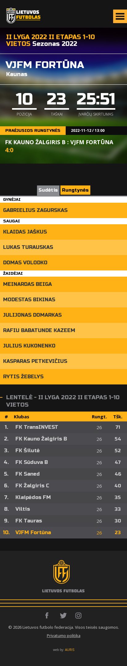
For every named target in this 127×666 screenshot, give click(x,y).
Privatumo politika (63, 635)
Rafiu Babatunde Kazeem (39, 330)
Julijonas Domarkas (32, 315)
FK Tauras (28, 521)
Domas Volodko (25, 263)
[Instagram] (79, 615)
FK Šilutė (27, 450)
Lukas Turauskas (28, 247)
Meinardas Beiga (27, 284)
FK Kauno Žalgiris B (41, 439)
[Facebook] (48, 615)
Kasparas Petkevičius (35, 361)
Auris (69, 650)
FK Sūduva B (31, 462)
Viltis (22, 509)
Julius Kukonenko (29, 346)
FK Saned (27, 474)
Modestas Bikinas (29, 300)
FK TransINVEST (36, 427)
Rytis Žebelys (23, 377)
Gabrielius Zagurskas (35, 210)
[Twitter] (64, 615)
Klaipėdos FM (33, 497)
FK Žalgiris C (32, 486)
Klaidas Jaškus (25, 232)
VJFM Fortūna (33, 532)
